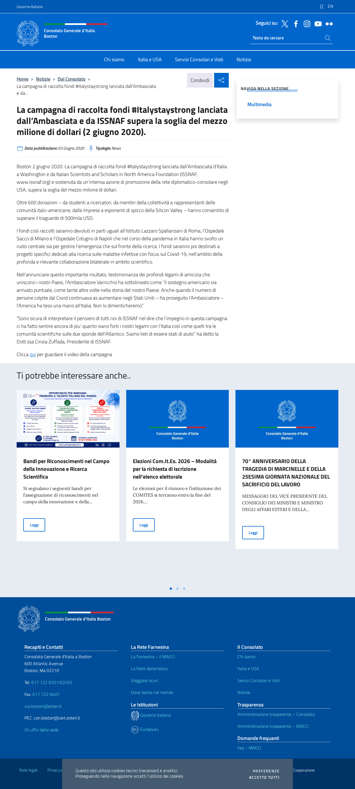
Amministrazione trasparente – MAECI (273, 726)
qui (33, 354)
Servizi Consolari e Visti (258, 680)
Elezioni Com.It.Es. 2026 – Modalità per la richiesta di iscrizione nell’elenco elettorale (175, 469)
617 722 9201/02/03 (51, 682)
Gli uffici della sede (41, 729)
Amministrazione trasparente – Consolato (276, 714)
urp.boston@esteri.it (43, 706)
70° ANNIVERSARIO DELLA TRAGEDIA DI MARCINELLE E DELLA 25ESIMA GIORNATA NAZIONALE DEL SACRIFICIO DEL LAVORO (286, 473)
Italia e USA (248, 668)
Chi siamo (246, 656)
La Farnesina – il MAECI (153, 656)
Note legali (28, 770)
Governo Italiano (30, 6)
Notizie (43, 78)
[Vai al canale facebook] (294, 23)
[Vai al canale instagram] (305, 23)
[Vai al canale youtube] (316, 23)
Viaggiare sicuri (144, 680)
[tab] (171, 589)
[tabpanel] (68, 486)
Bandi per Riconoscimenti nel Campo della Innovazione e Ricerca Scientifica (66, 469)
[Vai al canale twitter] (283, 23)
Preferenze (266, 771)
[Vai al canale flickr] (327, 23)
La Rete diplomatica (149, 668)
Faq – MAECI (249, 747)
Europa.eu (148, 729)
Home (23, 78)
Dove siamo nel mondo (152, 692)
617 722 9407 (46, 694)
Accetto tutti (264, 777)
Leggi (37, 525)
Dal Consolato (71, 78)
